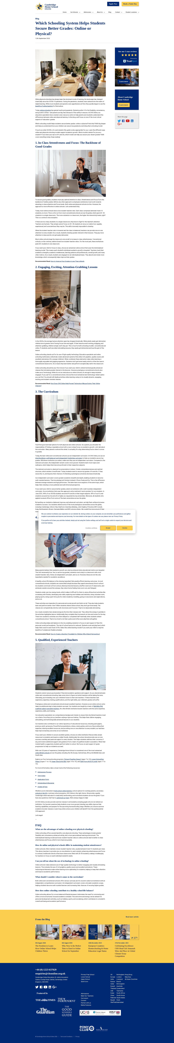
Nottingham (120, 974)
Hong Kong (128, 974)
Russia (112, 981)
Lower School (85, 977)
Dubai (112, 993)
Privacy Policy (118, 516)
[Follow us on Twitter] (119, 121)
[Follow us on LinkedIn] (132, 121)
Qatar (112, 984)
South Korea (121, 995)
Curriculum (84, 998)
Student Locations (131, 12)
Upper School (85, 979)
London (119, 977)
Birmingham (121, 984)
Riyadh (112, 1000)
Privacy (77, 1036)
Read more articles (132, 917)
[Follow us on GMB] (120, 124)
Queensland (120, 988)
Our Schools (74, 12)
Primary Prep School (87, 974)
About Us (100, 12)
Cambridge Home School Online (46, 6)
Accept (108, 528)
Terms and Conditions (66, 1036)
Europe (112, 977)
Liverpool (120, 979)
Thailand (113, 988)
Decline (124, 528)
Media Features (86, 1005)
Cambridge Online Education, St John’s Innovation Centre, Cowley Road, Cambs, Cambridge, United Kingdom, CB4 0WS (51, 979)
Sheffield (113, 1002)
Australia (119, 986)
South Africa (121, 993)
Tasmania (120, 991)
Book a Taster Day (130, 4)
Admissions (87, 12)
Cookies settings (91, 528)
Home (64, 12)
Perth (118, 1000)
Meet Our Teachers (87, 996)
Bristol (119, 981)
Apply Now (113, 4)
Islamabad (120, 1002)
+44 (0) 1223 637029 (45, 969)
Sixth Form (84, 981)
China (112, 995)
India (112, 979)
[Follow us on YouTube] (128, 121)
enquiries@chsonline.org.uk (50, 973)
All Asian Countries (131, 979)
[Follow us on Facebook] (123, 121)
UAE (111, 991)
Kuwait (112, 986)
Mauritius (128, 977)
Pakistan (113, 998)
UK (111, 974)
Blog (109, 12)
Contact (117, 12)
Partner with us (86, 1003)
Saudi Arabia (121, 998)
